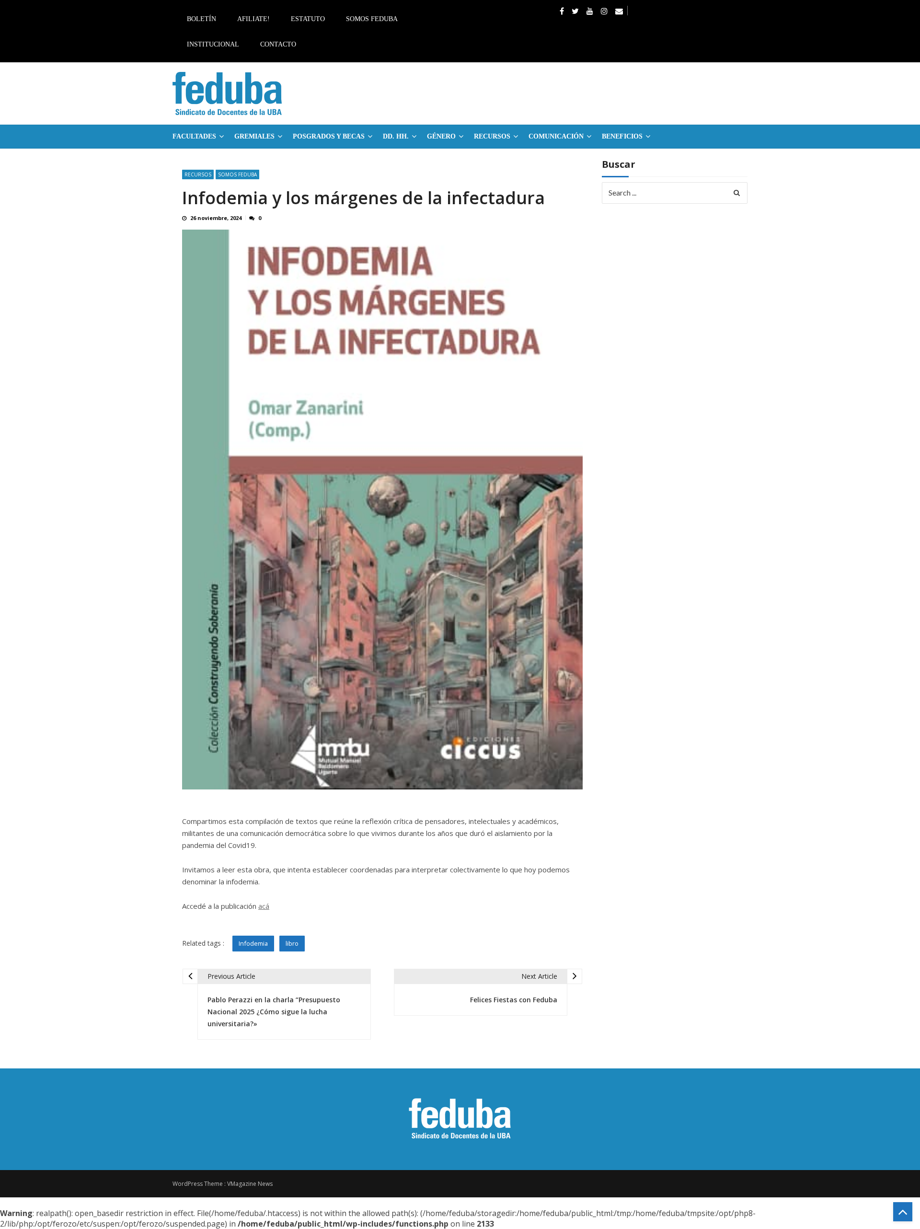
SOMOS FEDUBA (237, 174)
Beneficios (622, 136)
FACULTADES (194, 136)
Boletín (201, 19)
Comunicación (556, 136)
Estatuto (308, 19)
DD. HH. (396, 136)
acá (263, 906)
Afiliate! (253, 19)
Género (441, 136)
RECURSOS (492, 136)
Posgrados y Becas (329, 136)
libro (292, 943)
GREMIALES (254, 136)
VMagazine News (250, 1184)
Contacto (278, 44)
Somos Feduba (372, 19)
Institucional (213, 44)
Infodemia (253, 943)
